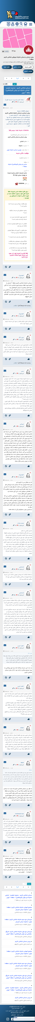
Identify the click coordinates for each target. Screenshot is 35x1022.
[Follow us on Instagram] (7, 1019)
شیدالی (22, 424)
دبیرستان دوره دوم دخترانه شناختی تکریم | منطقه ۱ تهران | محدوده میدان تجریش (18, 921)
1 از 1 (17, 78)
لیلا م (15, 306)
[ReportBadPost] (6, 267)
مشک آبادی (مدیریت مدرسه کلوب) (14, 100)
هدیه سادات (20, 523)
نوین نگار (21, 337)
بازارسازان (13, 1015)
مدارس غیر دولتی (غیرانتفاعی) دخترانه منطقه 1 (17, 165)
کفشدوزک (21, 276)
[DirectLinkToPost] (9, 267)
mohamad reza (19, 814)
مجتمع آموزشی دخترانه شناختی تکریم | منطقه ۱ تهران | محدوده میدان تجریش (19, 908)
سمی (22, 371)
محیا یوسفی (20, 851)
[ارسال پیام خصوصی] (5, 105)
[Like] (28, 267)
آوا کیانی (21, 567)
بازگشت (6, 51)
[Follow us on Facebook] (12, 1019)
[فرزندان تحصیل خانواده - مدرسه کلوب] (17, 14)
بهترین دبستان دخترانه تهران (14, 150)
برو (14, 84)
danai (22, 763)
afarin (22, 728)
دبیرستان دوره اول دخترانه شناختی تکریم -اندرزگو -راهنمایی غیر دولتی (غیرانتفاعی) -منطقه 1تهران (19, 933)
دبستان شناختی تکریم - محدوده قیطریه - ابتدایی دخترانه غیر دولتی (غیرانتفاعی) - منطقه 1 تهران (18, 896)
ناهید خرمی (21, 646)
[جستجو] (21, 24)
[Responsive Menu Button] (30, 24)
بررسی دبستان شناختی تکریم (23, 941)
